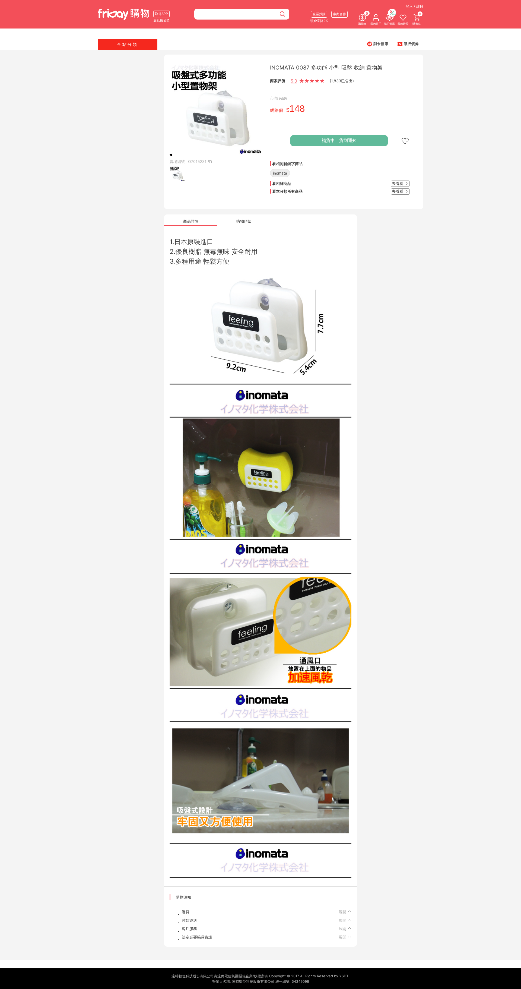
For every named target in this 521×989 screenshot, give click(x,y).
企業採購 (319, 14)
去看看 (398, 183)
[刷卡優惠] (378, 44)
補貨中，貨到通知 (339, 140)
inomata (280, 173)
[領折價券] (408, 44)
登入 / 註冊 (414, 6)
